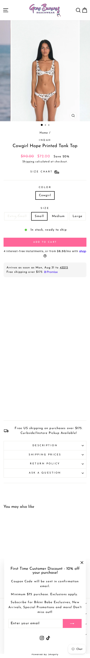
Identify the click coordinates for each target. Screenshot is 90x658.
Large (77, 216)
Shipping (28, 161)
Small (39, 216)
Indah (45, 140)
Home (44, 132)
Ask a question (45, 473)
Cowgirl (45, 195)
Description (45, 445)
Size (45, 208)
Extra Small (17, 216)
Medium (58, 216)
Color (45, 187)
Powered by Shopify (45, 654)
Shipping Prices (45, 454)
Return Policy (45, 463)
